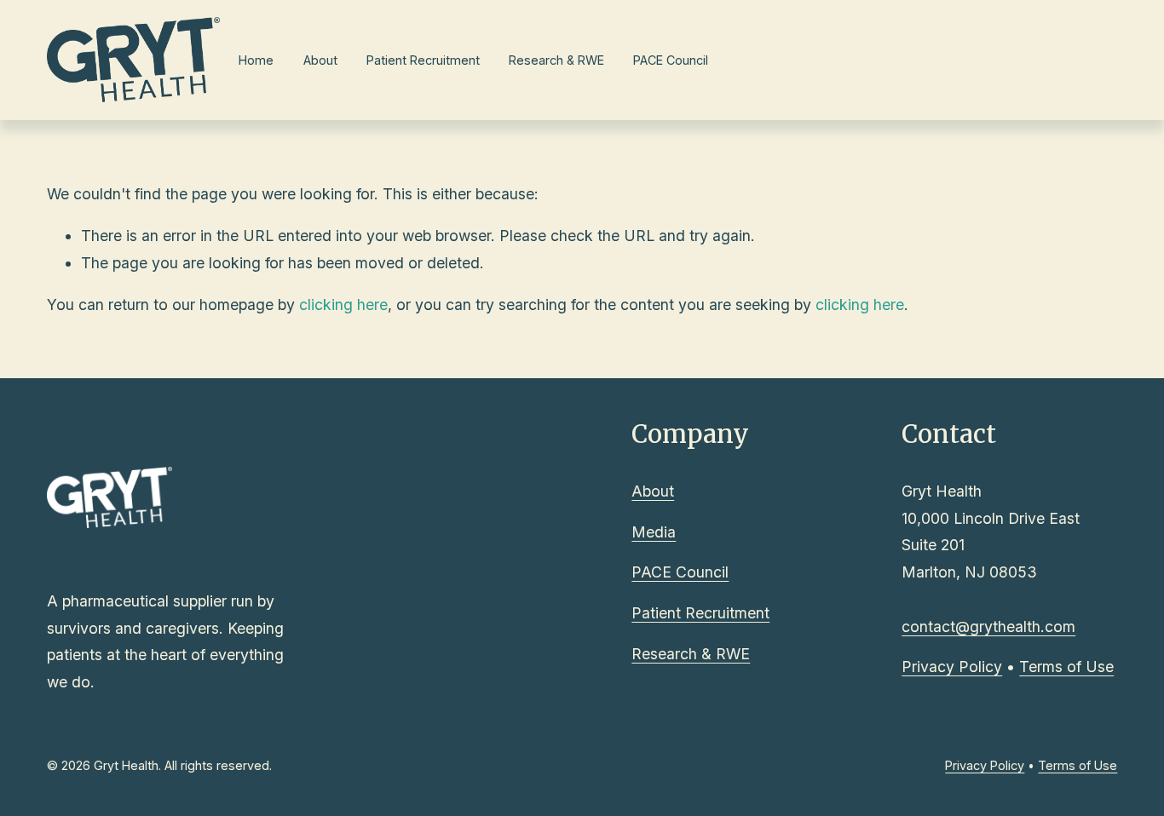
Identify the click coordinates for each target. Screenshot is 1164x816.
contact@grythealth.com (988, 626)
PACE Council (670, 60)
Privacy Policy (952, 666)
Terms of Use (1066, 666)
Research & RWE (556, 60)
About (320, 60)
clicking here (343, 304)
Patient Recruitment (423, 60)
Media (653, 532)
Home (256, 60)
